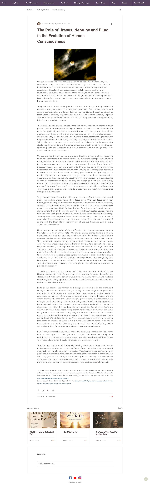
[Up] (146, 479)
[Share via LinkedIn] (48, 390)
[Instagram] (79, 477)
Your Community (59, 10)
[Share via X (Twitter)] (43, 390)
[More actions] (111, 24)
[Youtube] (74, 477)
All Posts (30, 10)
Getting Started (43, 10)
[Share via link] (53, 390)
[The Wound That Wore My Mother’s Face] (108, 420)
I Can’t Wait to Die (70, 432)
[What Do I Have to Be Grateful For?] (42, 420)
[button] (120, 10)
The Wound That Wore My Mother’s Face (106, 433)
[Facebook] (70, 477)
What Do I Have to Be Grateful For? (42, 433)
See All (120, 408)
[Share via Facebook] (38, 390)
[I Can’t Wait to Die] (75, 420)
